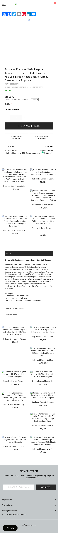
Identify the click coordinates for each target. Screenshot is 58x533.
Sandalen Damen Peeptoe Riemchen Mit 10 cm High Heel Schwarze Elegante (14, 381)
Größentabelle (49, 146)
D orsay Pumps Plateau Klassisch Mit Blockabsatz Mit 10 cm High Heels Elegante (43, 381)
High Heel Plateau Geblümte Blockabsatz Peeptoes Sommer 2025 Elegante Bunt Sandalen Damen (43, 360)
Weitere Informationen (15, 308)
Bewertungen (11, 314)
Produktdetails (9, 146)
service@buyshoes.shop (17, 514)
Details (9, 253)
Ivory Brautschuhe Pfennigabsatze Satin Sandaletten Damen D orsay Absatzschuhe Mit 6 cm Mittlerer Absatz (14, 404)
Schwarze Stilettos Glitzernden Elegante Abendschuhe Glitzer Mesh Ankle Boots (14, 446)
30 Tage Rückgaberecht (46, 150)
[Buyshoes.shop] (29, 4)
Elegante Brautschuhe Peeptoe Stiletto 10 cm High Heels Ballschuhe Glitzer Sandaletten (43, 336)
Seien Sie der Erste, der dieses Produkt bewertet (24, 87)
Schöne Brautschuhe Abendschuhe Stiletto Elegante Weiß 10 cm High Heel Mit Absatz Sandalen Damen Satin (14, 339)
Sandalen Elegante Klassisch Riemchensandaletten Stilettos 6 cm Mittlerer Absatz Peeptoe (43, 402)
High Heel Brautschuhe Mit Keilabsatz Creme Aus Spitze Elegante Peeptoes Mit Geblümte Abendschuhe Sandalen (43, 449)
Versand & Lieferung (11, 150)
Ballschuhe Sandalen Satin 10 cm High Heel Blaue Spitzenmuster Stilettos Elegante (43, 179)
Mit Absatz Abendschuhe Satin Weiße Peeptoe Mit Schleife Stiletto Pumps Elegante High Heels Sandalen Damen (43, 425)
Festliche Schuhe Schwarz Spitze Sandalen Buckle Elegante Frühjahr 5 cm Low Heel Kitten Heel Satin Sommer (43, 228)
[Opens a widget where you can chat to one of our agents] (10, 528)
